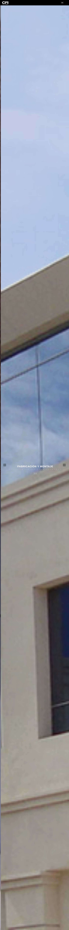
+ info (34, 473)
